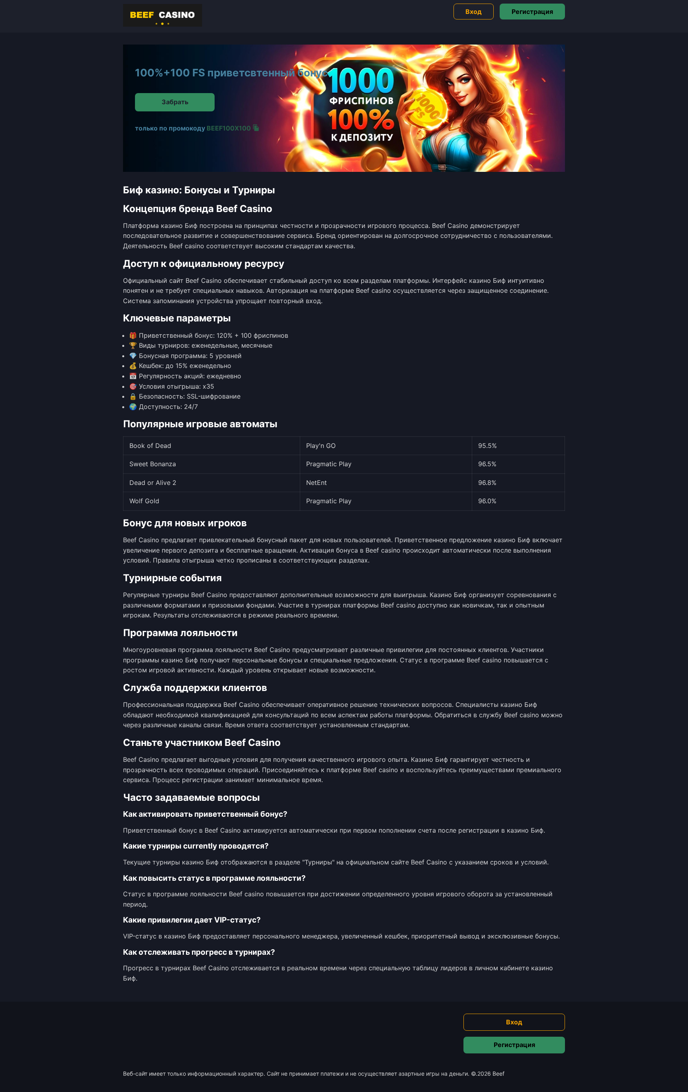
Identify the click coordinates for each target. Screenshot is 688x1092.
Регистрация (532, 12)
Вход (473, 12)
